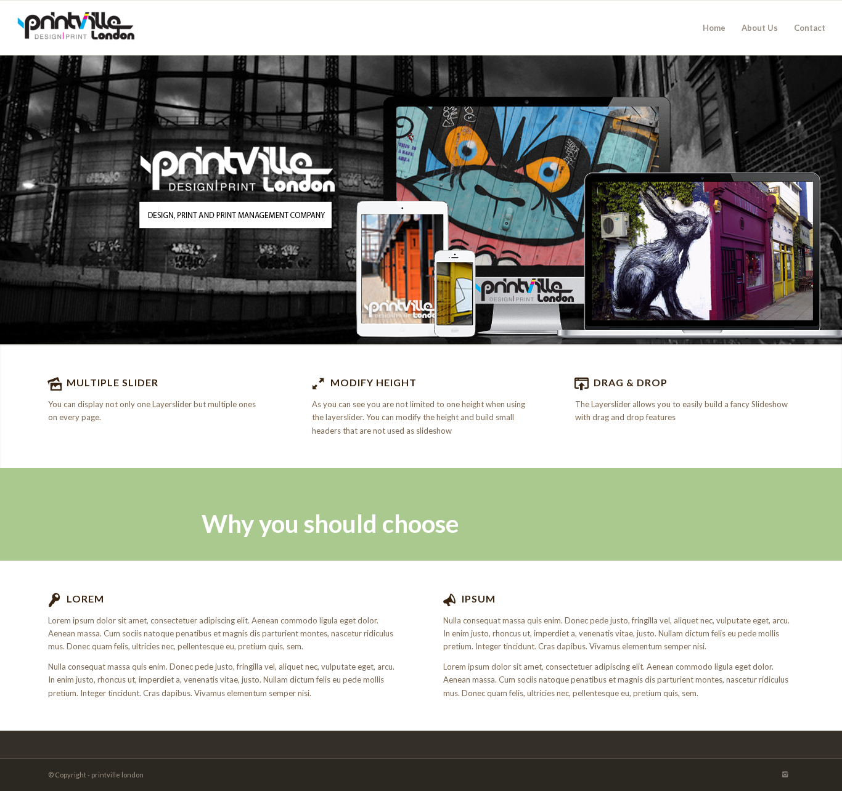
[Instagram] (784, 774)
